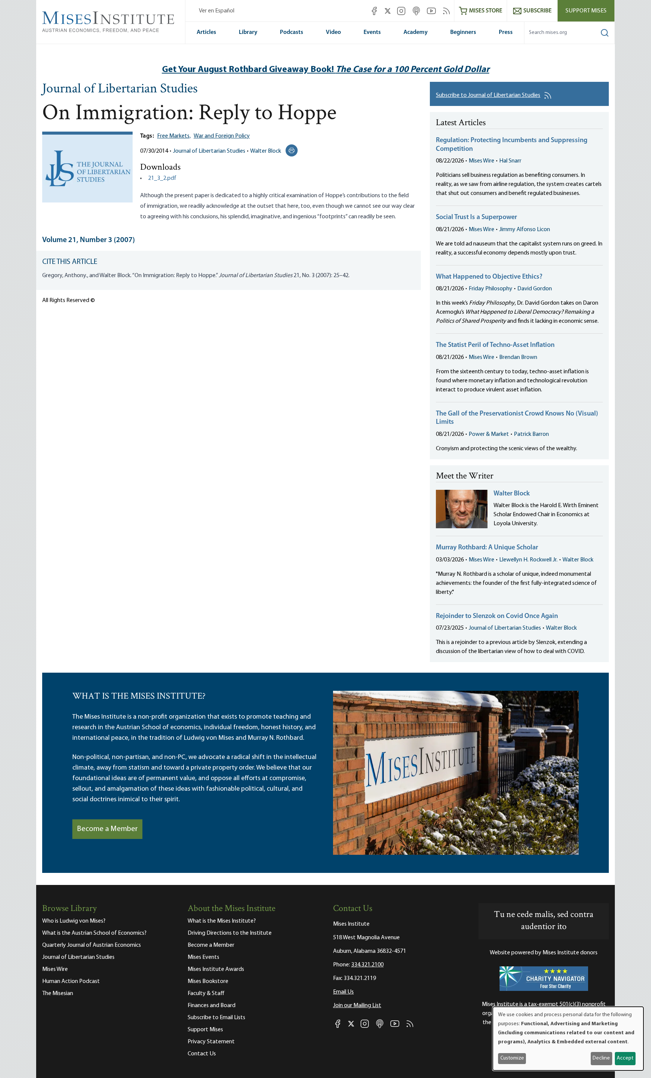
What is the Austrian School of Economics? (94, 933)
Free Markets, (174, 136)
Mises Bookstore (208, 981)
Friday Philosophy (490, 289)
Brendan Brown (518, 357)
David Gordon (534, 289)
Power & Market (489, 434)
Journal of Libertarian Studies (120, 89)
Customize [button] (512, 1058)
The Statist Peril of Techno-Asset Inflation (495, 345)
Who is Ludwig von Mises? (73, 921)
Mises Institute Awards (216, 969)
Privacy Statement (211, 1042)
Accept (625, 1058)
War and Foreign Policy (222, 136)
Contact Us (202, 1054)
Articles (206, 32)
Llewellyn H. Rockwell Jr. (528, 560)
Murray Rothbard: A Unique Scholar (487, 547)
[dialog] (568, 1038)
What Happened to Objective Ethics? (489, 277)
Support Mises (586, 11)
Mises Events (203, 957)
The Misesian (57, 994)
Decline (601, 1058)
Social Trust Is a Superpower (476, 217)
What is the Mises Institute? (222, 921)
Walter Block (265, 151)
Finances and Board (211, 1006)
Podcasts (291, 32)
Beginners (463, 32)
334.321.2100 (367, 965)
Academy (415, 32)
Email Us (343, 992)
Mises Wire (481, 161)
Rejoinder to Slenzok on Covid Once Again (497, 616)
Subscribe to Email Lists (216, 1018)
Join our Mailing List (357, 1006)
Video (333, 32)
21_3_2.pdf (162, 178)
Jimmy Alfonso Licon (524, 230)
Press (506, 32)
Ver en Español (216, 11)
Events (372, 32)
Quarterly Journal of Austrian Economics (91, 945)
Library (248, 32)
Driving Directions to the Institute (230, 933)
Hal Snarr (510, 161)
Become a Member (107, 829)
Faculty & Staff (206, 994)
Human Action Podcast (71, 981)
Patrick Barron (531, 434)
